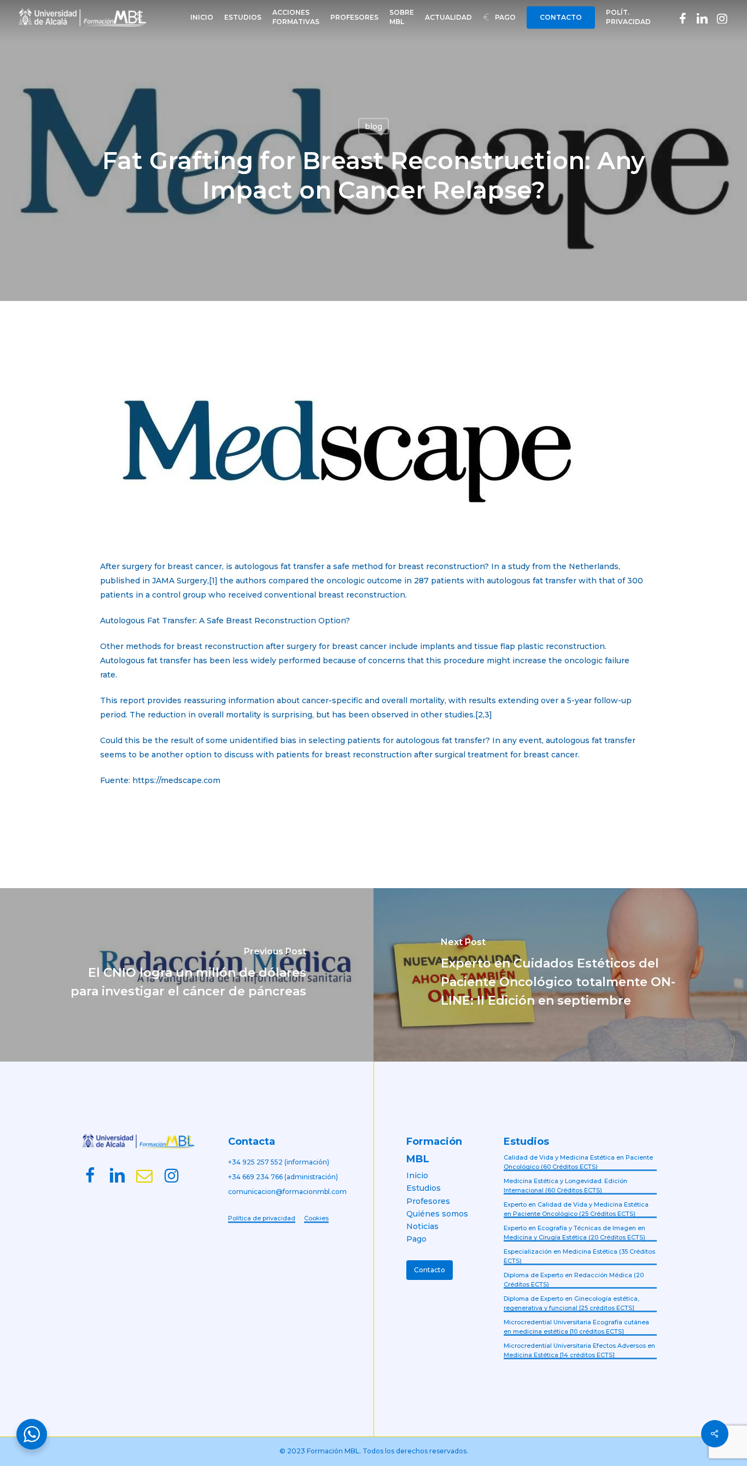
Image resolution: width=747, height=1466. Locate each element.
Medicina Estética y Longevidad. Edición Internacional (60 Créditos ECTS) (565, 1185)
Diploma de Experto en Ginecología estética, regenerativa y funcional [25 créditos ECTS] (571, 1303)
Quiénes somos (437, 1214)
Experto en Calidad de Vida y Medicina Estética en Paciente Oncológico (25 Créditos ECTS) (576, 1209)
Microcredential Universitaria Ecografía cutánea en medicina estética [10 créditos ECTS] (576, 1326)
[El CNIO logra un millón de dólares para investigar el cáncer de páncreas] (187, 975)
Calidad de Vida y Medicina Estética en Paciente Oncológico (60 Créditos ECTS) (578, 1162)
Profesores (428, 1201)
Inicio (417, 1175)
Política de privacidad (261, 1218)
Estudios (423, 1188)
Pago (416, 1239)
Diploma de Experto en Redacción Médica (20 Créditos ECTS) (574, 1279)
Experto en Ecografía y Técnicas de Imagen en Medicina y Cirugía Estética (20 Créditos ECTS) (574, 1232)
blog (373, 126)
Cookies (316, 1218)
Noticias (422, 1226)
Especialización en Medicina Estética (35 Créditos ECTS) (579, 1256)
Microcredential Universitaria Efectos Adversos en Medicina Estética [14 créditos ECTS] (579, 1350)
